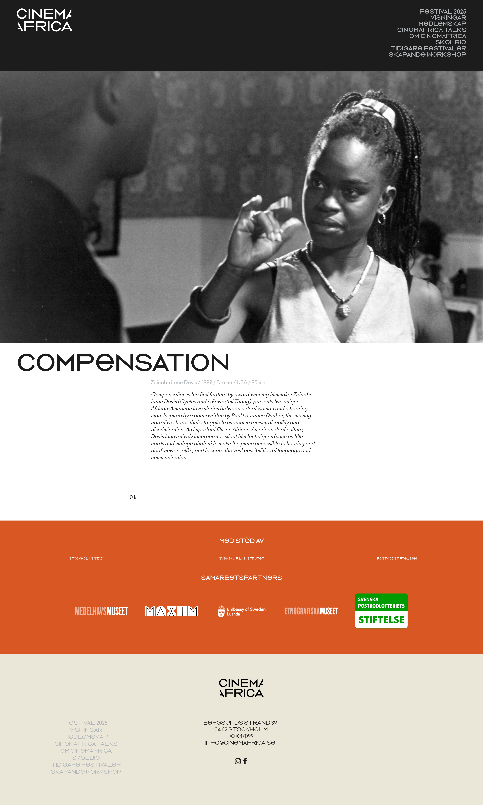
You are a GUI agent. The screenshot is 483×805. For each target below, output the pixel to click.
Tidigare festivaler (428, 48)
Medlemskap (442, 23)
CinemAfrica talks (431, 29)
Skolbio (451, 42)
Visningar (448, 17)
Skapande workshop (427, 54)
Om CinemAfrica (437, 36)
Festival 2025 (442, 11)
